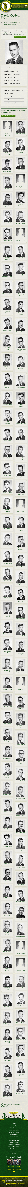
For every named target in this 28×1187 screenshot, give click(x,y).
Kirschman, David (21, 654)
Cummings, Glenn (7, 348)
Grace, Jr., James (7, 492)
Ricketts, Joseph (20, 901)
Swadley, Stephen (21, 1022)
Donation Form (14, 1137)
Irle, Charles (20, 584)
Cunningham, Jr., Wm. (21, 350)
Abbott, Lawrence (7, 134)
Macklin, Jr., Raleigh (20, 726)
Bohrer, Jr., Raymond (21, 205)
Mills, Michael (21, 781)
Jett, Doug (21, 601)
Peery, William (21, 867)
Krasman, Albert (20, 672)
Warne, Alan (20, 1057)
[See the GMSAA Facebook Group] (14, 1162)
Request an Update (19, 37)
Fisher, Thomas (20, 441)
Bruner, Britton (7, 240)
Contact (14, 1153)
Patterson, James (7, 846)
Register (25, 2)
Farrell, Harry (7, 441)
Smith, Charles (21, 953)
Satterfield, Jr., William (7, 933)
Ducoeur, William (20, 405)
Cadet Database (13, 22)
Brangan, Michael (7, 206)
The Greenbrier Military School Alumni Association (14, 1181)
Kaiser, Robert (7, 634)
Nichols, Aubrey (20, 815)
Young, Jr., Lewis (20, 1093)
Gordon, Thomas (20, 477)
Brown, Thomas (20, 223)
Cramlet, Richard (20, 332)
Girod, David (7, 475)
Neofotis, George (7, 812)
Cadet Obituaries (14, 1128)
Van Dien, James (7, 1024)
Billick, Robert (7, 171)
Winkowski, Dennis (20, 1075)
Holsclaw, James (7, 563)
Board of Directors (14, 1130)
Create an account (18, 34)
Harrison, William (20, 529)
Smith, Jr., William (7, 969)
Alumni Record (14, 1134)
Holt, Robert (7, 580)
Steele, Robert (21, 988)
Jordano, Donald (20, 618)
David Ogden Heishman (10, 24)
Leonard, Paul (20, 708)
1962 (20, 22)
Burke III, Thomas (7, 258)
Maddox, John (7, 741)
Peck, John (7, 863)
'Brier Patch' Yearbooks (14, 1144)
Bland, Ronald (7, 188)
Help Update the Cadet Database (14, 1151)
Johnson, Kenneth (7, 615)
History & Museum (14, 1132)
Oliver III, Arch (20, 832)
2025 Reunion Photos (14, 1140)
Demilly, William (20, 387)
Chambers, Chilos (7, 276)
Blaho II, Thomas (20, 187)
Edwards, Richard (21, 423)
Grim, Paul (21, 494)
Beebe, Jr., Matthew (7, 153)
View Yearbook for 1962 (8, 116)
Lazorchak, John (7, 706)
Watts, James (7, 1060)
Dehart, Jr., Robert (7, 386)
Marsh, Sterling (20, 744)
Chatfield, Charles (7, 312)
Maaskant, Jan (7, 724)
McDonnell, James (20, 762)
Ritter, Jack (21, 919)
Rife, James (7, 915)
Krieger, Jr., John (7, 689)
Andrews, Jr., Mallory (20, 151)
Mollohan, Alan (7, 794)
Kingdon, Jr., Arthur (7, 652)
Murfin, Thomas (20, 798)
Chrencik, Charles (20, 314)
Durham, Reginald (7, 422)
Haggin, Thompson (7, 510)
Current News (14, 1126)
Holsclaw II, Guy (20, 567)
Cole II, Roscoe (7, 330)
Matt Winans (9, 1184)
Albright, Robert (20, 133)
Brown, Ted (7, 223)
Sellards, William (20, 936)
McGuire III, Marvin (7, 776)
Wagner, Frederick (7, 1042)
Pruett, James (20, 884)
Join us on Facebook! (14, 1157)
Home (5, 22)
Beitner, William (20, 170)
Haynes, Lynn (7, 546)
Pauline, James (21, 850)
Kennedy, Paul (21, 636)
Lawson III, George (21, 690)
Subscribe (14, 1172)
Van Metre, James (21, 1039)
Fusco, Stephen (7, 458)
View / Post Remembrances (14, 1147)
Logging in (5, 33)
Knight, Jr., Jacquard (7, 671)
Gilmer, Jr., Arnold (21, 459)
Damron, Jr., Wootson (7, 367)
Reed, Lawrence (7, 898)
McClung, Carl (7, 758)
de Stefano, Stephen (21, 369)
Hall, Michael (20, 511)
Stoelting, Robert (21, 1005)
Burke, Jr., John (20, 258)
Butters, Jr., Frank (21, 276)
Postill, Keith (7, 881)
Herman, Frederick (20, 548)
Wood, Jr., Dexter (7, 1078)
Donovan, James (7, 404)
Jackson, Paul (7, 598)
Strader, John (7, 1007)
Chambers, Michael (21, 295)
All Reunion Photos (14, 1142)
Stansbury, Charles (7, 988)
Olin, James (7, 829)
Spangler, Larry (20, 971)
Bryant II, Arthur (20, 240)
